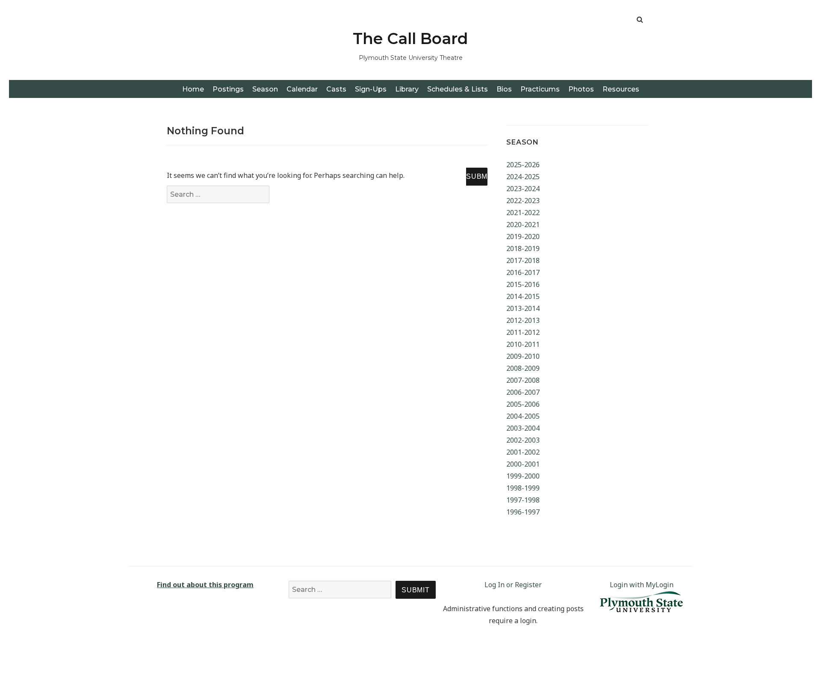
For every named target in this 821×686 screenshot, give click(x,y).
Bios (504, 89)
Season (265, 89)
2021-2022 (523, 212)
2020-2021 (523, 224)
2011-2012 (523, 332)
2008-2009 (523, 368)
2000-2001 (523, 464)
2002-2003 (523, 440)
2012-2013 (523, 320)
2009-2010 (523, 356)
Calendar (302, 89)
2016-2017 (523, 272)
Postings (228, 89)
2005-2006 (523, 404)
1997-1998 (523, 500)
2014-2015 (523, 296)
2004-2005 (523, 416)
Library (407, 89)
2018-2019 (523, 248)
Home (193, 89)
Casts (336, 89)
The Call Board (410, 38)
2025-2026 (523, 164)
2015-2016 (523, 284)
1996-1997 (523, 512)
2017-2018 (523, 260)
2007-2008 (523, 380)
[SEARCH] (476, 177)
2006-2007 (523, 392)
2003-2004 (523, 428)
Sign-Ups (371, 89)
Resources (620, 89)
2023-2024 (523, 188)
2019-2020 (523, 236)
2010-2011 (523, 344)
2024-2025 (523, 176)
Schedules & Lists (457, 89)
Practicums (540, 89)
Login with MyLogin (641, 584)
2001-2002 (523, 452)
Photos (581, 89)
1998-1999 (523, 488)
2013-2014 (523, 308)
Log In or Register (513, 584)
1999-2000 (523, 476)
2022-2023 (523, 200)
